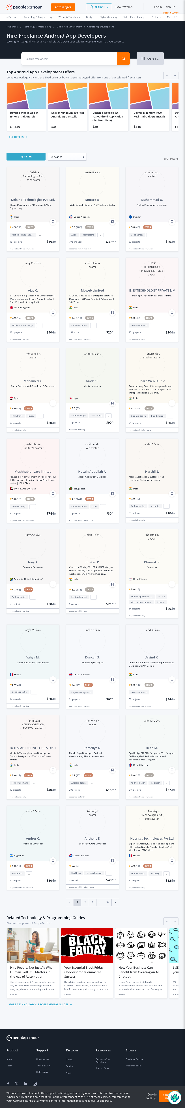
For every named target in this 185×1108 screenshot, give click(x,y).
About (9, 1059)
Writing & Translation (69, 17)
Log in (158, 7)
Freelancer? (170, 13)
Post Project (63, 7)
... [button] (40, 235)
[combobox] (66, 58)
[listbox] (92, 107)
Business (156, 17)
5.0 (77, 227)
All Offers (16, 137)
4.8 (16, 589)
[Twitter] (17, 1084)
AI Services (12, 17)
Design (89, 17)
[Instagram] (34, 1084)
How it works (123, 7)
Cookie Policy (104, 1100)
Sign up (170, 7)
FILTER (28, 156)
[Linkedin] (26, 1084)
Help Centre (42, 1071)
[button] (99, 7)
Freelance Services (135, 1059)
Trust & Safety (43, 1065)
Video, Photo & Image (134, 17)
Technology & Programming (38, 17)
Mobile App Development (69, 26)
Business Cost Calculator (103, 1061)
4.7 (136, 408)
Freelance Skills (133, 1065)
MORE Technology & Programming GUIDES (38, 1004)
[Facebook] (8, 1084)
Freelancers (12, 26)
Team (9, 1065)
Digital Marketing (108, 17)
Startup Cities (102, 1068)
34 (107, 902)
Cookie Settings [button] (151, 1096)
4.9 (17, 227)
